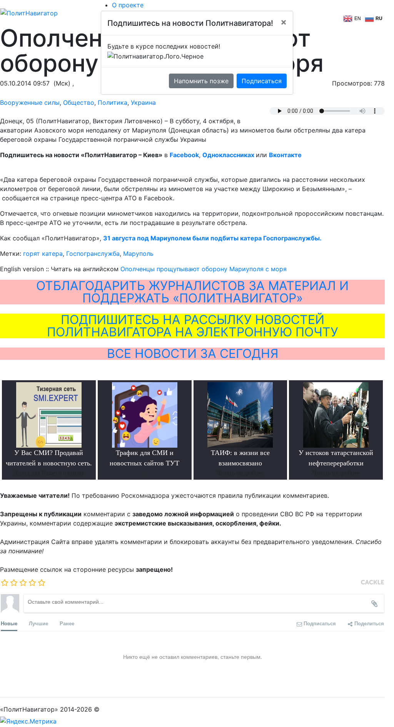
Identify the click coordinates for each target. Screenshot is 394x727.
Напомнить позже (201, 81)
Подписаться (262, 81)
